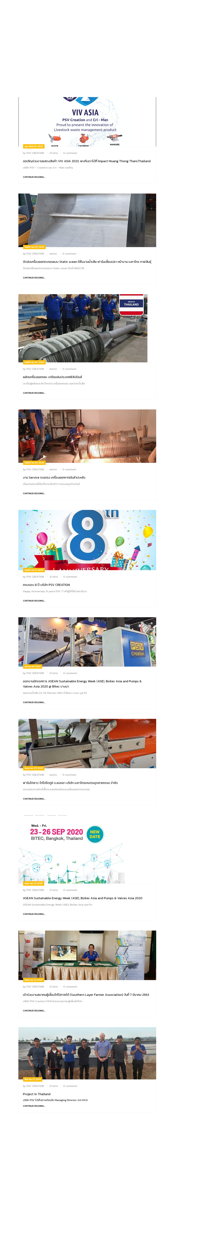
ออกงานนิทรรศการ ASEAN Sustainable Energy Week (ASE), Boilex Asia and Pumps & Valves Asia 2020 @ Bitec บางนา (82, 684)
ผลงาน (53, 254)
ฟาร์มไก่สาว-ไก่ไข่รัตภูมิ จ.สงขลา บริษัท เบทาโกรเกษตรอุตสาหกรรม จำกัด (70, 782)
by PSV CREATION (33, 153)
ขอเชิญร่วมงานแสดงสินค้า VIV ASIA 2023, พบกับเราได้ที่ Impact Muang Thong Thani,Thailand (86, 161)
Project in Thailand (36, 1094)
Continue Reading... (34, 177)
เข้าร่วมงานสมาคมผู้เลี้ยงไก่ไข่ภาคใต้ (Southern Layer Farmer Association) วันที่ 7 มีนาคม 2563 (86, 994)
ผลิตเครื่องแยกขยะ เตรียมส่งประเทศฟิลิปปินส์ (52, 377)
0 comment (70, 153)
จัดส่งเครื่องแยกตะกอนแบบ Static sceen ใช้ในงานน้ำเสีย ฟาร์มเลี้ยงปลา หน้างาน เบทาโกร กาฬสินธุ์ (87, 261)
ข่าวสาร (54, 153)
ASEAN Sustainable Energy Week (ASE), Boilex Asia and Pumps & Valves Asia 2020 (82, 898)
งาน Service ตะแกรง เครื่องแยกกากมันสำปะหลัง (54, 477)
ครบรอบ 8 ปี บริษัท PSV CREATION (46, 584)
